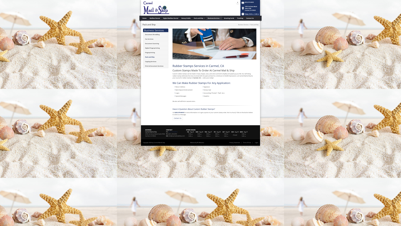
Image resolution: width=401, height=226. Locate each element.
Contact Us (177, 118)
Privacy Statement (234, 142)
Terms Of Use (247, 142)
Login (256, 142)
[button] (250, 14)
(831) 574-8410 (249, 2)
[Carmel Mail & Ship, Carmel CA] (156, 8)
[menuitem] (144, 18)
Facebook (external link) (237, 2)
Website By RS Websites (197, 142)
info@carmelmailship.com (177, 136)
